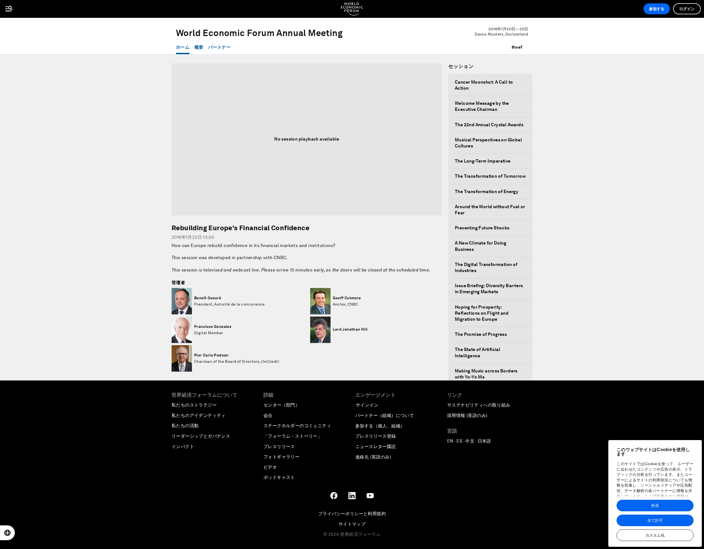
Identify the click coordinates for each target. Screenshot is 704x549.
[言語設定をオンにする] (7, 533)
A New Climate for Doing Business (480, 246)
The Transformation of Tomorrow (490, 176)
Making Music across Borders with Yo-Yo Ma (486, 374)
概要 (199, 47)
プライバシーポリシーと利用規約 (352, 513)
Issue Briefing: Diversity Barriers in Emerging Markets (489, 288)
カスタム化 (655, 535)
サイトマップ (352, 524)
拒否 (655, 505)
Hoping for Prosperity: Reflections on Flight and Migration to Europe (481, 313)
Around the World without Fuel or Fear (490, 209)
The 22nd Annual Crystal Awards (489, 124)
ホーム (182, 47)
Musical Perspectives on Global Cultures (488, 143)
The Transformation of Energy (486, 191)
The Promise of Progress (481, 334)
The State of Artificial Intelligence (477, 352)
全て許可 (655, 520)
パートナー (219, 47)
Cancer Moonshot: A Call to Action (484, 85)
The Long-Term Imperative (483, 161)
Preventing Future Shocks (482, 227)
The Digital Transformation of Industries (486, 267)
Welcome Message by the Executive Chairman (482, 106)
